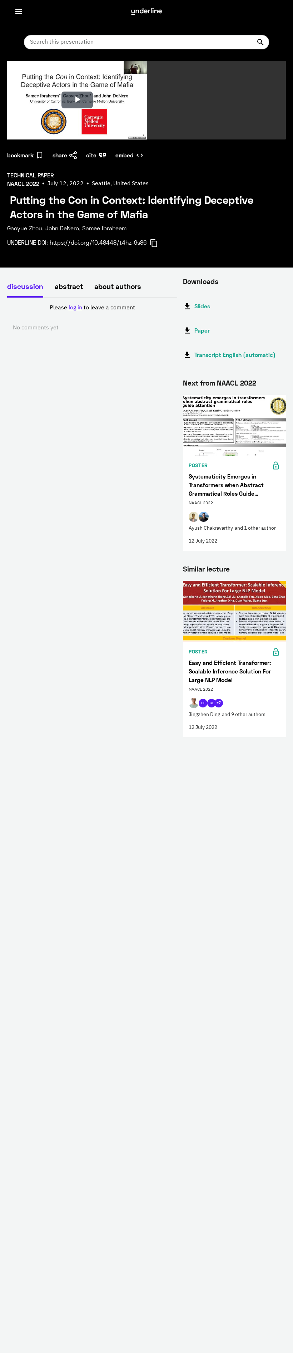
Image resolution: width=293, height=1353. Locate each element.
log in (75, 308)
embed (124, 155)
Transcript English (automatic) (234, 354)
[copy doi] (158, 243)
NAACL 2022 (236, 382)
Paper (202, 330)
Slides (202, 306)
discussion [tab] (25, 286)
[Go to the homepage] (146, 11)
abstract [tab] (69, 286)
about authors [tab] (117, 286)
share (60, 155)
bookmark (20, 155)
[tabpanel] (92, 318)
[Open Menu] (18, 11)
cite (91, 155)
